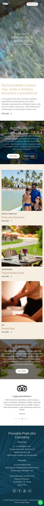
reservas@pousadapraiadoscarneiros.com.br (22, 468)
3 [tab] (22, 419)
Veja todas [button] (13, 156)
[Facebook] (19, 491)
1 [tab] (16, 419)
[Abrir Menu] (41, 4)
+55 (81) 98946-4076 (23, 446)
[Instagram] (14, 491)
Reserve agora (32, 4)
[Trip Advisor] (30, 491)
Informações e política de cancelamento (22, 455)
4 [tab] (25, 419)
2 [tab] (19, 419)
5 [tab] (28, 419)
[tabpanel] (22, 405)
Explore (5, 114)
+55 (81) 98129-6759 (23, 465)
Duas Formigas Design (22, 502)
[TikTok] (25, 491)
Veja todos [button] (22, 371)
